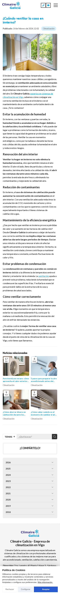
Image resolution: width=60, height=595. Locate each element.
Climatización (49, 28)
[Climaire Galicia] (11, 5)
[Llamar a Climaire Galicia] (43, 5)
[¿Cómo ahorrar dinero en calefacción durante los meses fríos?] (16, 400)
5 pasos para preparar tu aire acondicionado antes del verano (44, 380)
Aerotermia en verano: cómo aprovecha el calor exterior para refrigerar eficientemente (16, 380)
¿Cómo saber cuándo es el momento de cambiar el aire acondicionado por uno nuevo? (43, 413)
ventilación (43, 276)
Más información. (45, 582)
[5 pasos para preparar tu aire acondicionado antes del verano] (44, 366)
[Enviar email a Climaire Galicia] (48, 5)
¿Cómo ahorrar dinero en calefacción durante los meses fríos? (14, 413)
